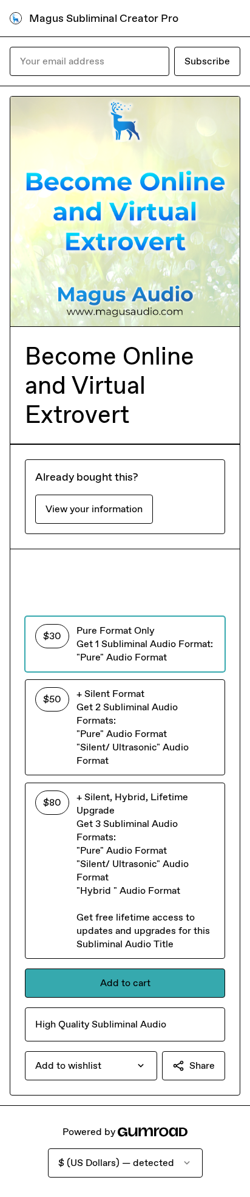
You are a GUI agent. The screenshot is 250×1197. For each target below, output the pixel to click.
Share (202, 1065)
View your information (94, 509)
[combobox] (91, 1065)
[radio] (125, 644)
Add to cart (125, 983)
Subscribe (207, 61)
